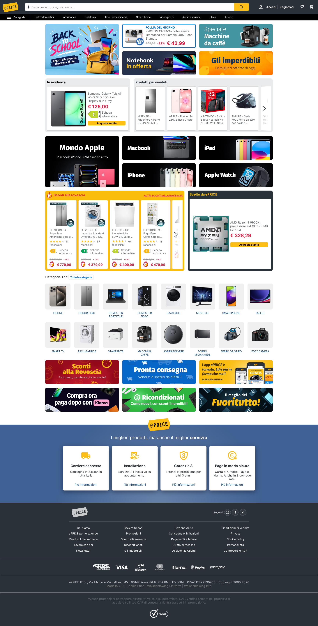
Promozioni (133, 533)
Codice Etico (135, 586)
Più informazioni (86, 484)
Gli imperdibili (133, 550)
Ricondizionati (133, 545)
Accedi (271, 7)
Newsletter (83, 550)
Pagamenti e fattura (184, 539)
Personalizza (235, 545)
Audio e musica (191, 17)
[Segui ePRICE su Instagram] (227, 512)
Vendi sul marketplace (83, 539)
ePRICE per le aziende (83, 533)
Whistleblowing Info (197, 586)
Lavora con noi (83, 545)
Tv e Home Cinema (116, 17)
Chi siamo (83, 528)
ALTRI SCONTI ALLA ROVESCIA (163, 195)
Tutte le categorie (81, 277)
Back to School (133, 528)
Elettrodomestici (44, 17)
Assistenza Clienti (184, 550)
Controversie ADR (235, 550)
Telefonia (90, 17)
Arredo (229, 17)
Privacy (235, 533)
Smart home (143, 17)
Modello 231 (115, 586)
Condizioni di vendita (235, 528)
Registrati (287, 7)
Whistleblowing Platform (164, 586)
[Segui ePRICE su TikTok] (243, 512)
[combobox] (129, 7)
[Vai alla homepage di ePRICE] (80, 512)
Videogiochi (167, 17)
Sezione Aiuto (184, 528)
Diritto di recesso (184, 545)
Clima (212, 17)
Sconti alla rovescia (133, 539)
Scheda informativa (109, 114)
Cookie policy (235, 539)
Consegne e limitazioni (184, 533)
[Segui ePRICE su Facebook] (235, 512)
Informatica (69, 17)
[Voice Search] (28, 7)
